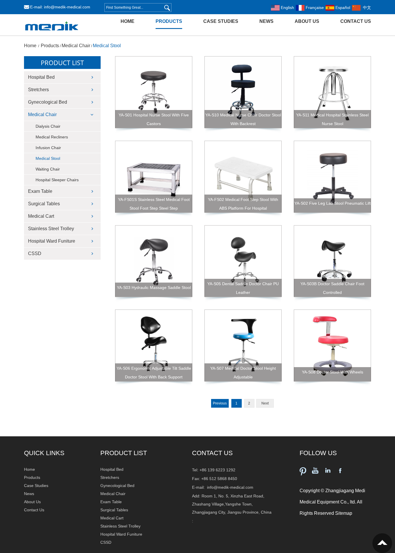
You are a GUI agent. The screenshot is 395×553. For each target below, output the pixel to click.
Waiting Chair (48, 169)
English (287, 7)
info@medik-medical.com (67, 7)
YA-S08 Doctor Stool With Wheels (332, 372)
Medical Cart (41, 216)
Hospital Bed (41, 77)
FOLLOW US (318, 453)
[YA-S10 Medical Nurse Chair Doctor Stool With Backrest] (243, 92)
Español (342, 7)
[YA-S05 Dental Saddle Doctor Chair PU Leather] (243, 261)
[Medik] (52, 34)
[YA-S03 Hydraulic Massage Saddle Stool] (153, 261)
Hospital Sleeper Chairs (57, 179)
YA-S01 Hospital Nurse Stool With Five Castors (154, 119)
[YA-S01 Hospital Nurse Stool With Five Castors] (153, 92)
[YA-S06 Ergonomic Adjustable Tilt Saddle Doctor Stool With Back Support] (153, 345)
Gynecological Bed (47, 102)
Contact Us (355, 21)
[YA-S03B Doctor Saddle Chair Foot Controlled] (332, 261)
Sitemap (343, 513)
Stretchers (38, 89)
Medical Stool (107, 45)
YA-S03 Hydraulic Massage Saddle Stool (154, 287)
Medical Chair (76, 45)
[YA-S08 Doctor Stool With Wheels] (332, 345)
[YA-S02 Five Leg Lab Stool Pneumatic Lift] (332, 177)
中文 (366, 7)
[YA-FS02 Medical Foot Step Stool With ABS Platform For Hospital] (243, 177)
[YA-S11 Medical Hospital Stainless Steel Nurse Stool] (332, 92)
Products (169, 21)
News (266, 21)
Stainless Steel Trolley (51, 228)
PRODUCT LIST (123, 453)
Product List (62, 62)
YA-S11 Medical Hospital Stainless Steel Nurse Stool (332, 119)
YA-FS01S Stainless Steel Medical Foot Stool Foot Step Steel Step (154, 203)
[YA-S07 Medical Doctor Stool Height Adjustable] (243, 345)
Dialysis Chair (48, 126)
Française (314, 7)
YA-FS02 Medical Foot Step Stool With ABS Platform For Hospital (243, 203)
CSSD (34, 253)
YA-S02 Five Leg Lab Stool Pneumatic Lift (332, 203)
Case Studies (220, 21)
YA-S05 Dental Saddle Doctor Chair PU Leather (243, 288)
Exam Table (40, 191)
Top (382, 543)
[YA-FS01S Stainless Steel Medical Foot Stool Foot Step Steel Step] (153, 177)
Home (127, 21)
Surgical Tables (44, 203)
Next (265, 403)
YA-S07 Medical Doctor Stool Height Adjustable (243, 372)
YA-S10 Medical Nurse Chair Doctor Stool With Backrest (243, 119)
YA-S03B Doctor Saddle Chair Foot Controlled (332, 288)
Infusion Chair (48, 147)
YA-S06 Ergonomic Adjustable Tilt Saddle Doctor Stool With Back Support (154, 372)
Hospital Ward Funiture (51, 241)
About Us (307, 21)
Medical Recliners (52, 137)
